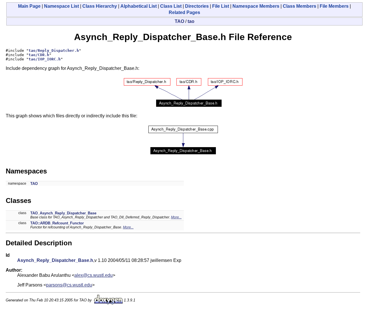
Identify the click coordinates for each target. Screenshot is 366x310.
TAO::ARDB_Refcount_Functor (57, 223)
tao (191, 21)
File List (220, 6)
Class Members (299, 6)
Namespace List (61, 6)
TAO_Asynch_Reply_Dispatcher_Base (63, 213)
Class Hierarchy (99, 6)
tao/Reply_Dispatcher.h (54, 50)
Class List (171, 6)
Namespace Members (255, 6)
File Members (334, 6)
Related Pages (184, 12)
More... (176, 217)
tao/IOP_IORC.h (45, 59)
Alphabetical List (138, 6)
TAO (179, 21)
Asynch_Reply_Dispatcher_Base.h (55, 260)
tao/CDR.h (39, 55)
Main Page (29, 6)
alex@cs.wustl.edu (93, 275)
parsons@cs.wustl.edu (69, 285)
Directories (197, 6)
